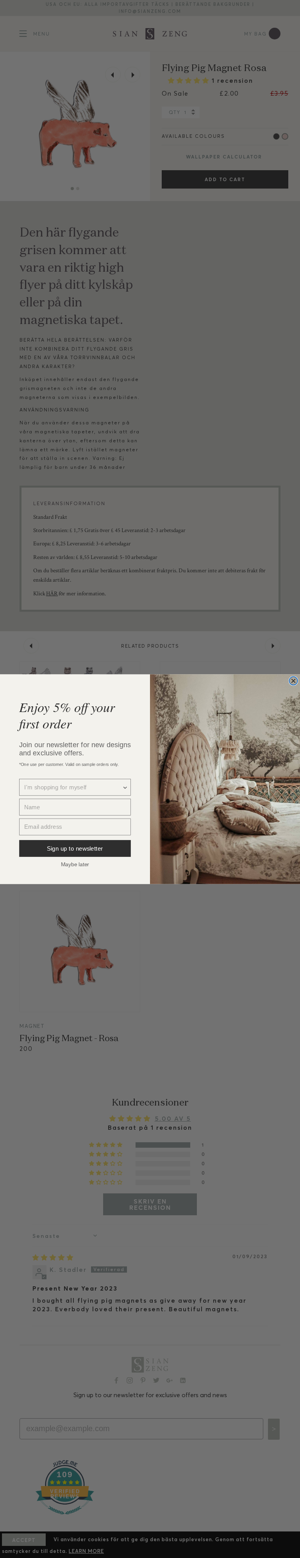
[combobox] (73, 787)
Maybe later (75, 864)
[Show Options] (125, 787)
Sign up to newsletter (75, 848)
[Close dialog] (293, 681)
